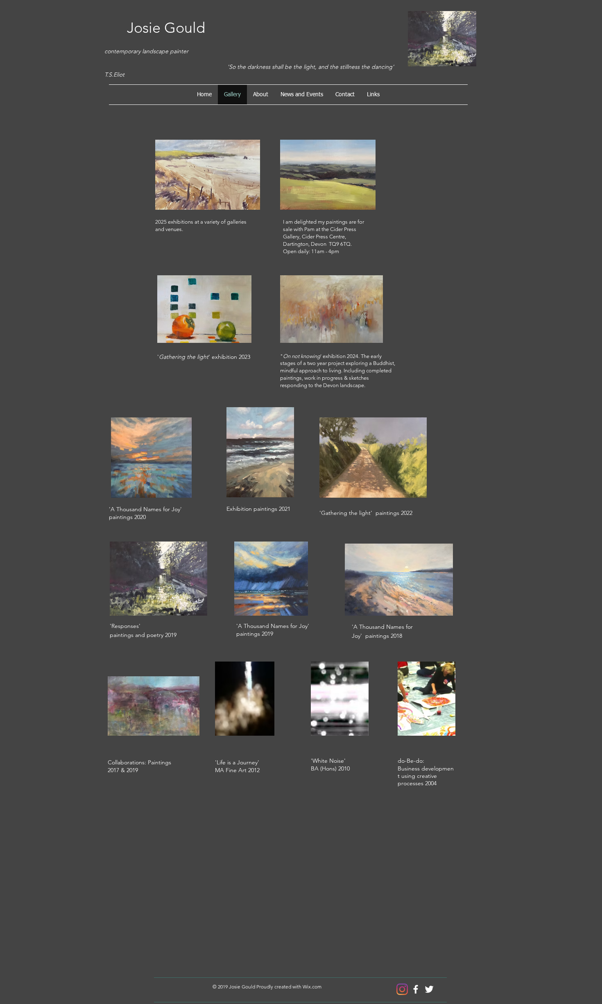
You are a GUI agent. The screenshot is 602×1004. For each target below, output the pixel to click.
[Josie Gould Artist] (415, 989)
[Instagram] (402, 989)
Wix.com (312, 987)
